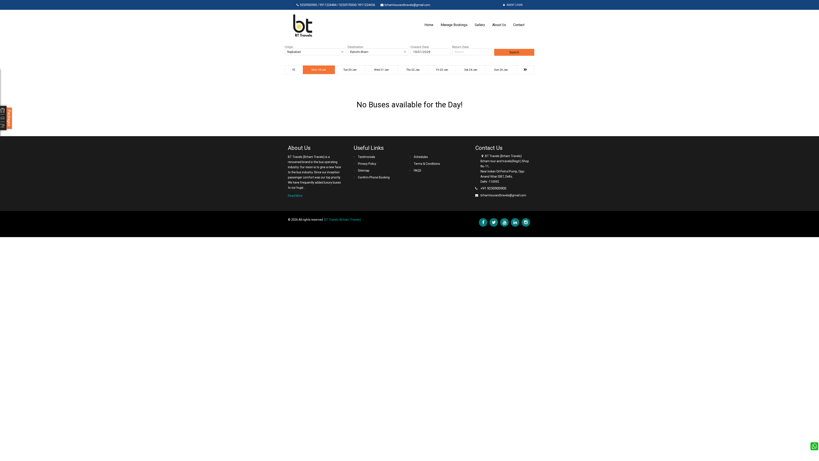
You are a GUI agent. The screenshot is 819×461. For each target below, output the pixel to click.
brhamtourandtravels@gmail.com (503, 195)
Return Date (460, 46)
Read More (295, 195)
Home (428, 25)
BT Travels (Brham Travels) (342, 219)
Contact (518, 25)
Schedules (421, 157)
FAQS (417, 170)
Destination (355, 46)
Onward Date (419, 46)
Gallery (480, 25)
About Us (499, 25)
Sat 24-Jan (470, 69)
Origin (289, 46)
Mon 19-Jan (319, 69)
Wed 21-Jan (381, 69)
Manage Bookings (454, 25)
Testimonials (366, 157)
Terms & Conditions (427, 163)
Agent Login (514, 4)
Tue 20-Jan (350, 69)
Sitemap (363, 170)
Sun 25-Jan (501, 69)
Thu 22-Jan (413, 69)
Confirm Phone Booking (374, 177)
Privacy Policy (367, 163)
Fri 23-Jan (442, 69)
